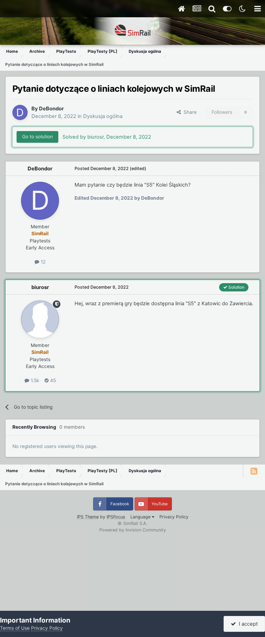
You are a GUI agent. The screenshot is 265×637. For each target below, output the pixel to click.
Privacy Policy (173, 516)
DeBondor (51, 109)
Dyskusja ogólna (102, 116)
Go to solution (37, 136)
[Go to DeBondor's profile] (20, 112)
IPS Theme (88, 516)
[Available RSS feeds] (254, 470)
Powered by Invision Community (132, 530)
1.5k (34, 380)
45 (52, 380)
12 (42, 262)
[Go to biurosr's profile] (40, 319)
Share (189, 112)
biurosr (40, 287)
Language (141, 516)
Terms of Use (15, 628)
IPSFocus (116, 516)
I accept (247, 624)
